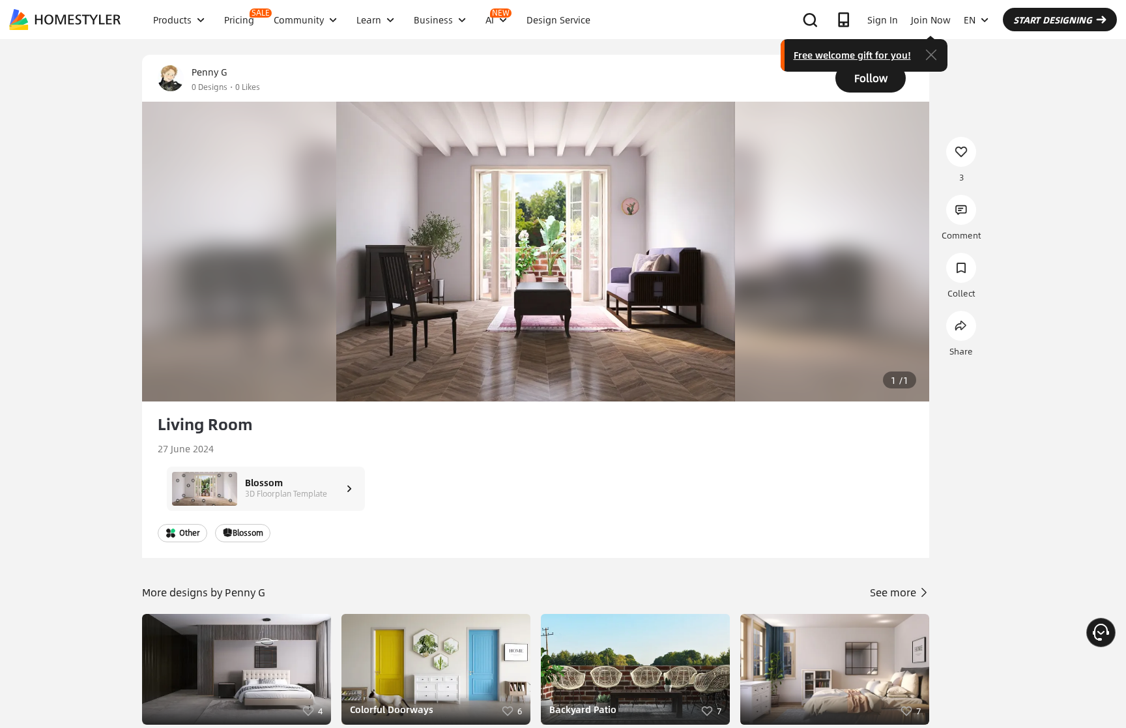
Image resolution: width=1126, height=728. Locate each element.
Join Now (931, 19)
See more (894, 592)
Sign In (882, 19)
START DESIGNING (1052, 19)
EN (969, 19)
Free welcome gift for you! (852, 54)
